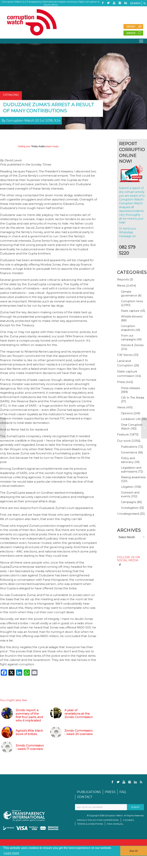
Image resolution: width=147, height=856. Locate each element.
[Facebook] (102, 3)
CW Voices (124, 355)
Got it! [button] (134, 850)
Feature (123, 434)
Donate (131, 33)
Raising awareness (133, 477)
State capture (130, 311)
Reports (123, 279)
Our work (124, 441)
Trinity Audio (38, 146)
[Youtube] (114, 3)
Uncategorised (128, 513)
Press (121, 382)
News (121, 285)
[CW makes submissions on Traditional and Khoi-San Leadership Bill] (144, 428)
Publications (129, 446)
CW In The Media (132, 397)
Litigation (127, 487)
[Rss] (102, 8)
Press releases (130, 388)
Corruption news (132, 301)
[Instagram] (120, 3)
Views (121, 407)
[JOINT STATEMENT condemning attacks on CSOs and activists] (3, 428)
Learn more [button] (11, 853)
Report (131, 26)
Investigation (130, 508)
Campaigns (128, 502)
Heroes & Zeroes (132, 345)
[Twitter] (108, 3)
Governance (129, 452)
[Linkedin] (125, 3)
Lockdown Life (131, 419)
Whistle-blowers (131, 316)
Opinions (127, 413)
